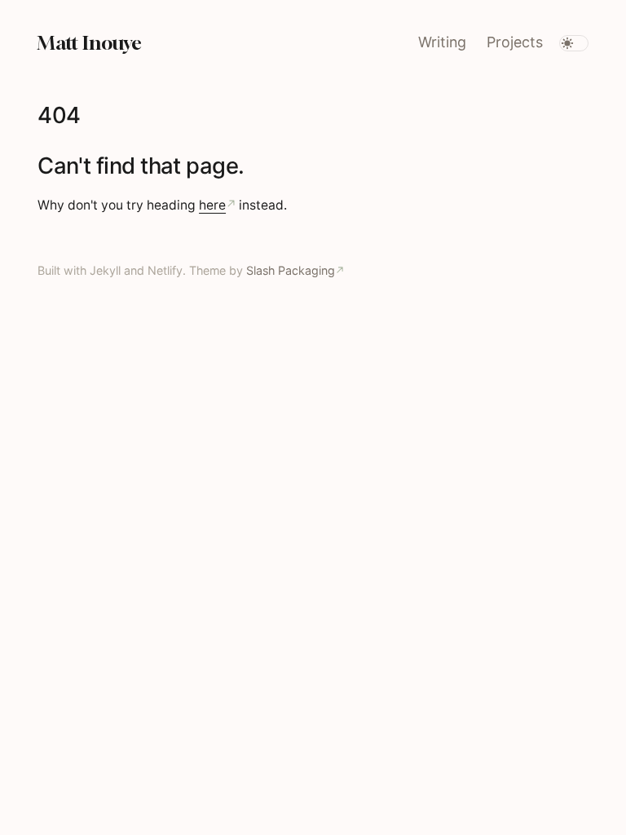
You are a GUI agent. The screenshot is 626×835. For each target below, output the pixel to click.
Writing (442, 42)
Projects (515, 42)
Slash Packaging (290, 270)
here (212, 205)
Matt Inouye (89, 42)
